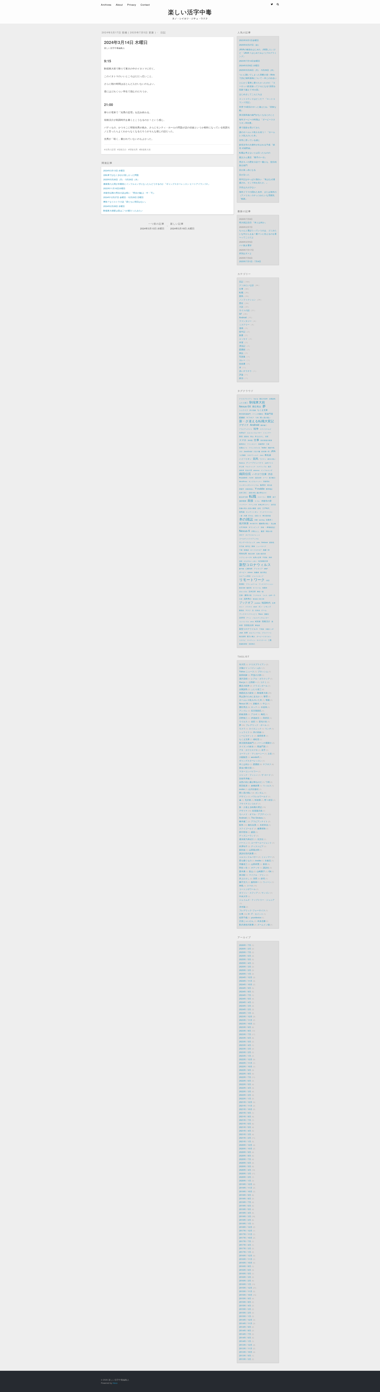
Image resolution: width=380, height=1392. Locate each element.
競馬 (241, 296)
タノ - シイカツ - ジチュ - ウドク (190, 18)
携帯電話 (269, 489)
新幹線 (242, 849)
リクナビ (242, 640)
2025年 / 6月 (245, 955)
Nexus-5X (245, 406)
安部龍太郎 (249, 625)
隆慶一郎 (266, 550)
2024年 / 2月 (245, 1009)
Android (243, 317)
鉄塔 (263, 878)
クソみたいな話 (246, 285)
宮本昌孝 (252, 591)
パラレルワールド (259, 796)
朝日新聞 (242, 636)
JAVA (241, 633)
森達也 (271, 542)
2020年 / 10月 (245, 1148)
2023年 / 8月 (245, 1030)
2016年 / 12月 (245, 1255)
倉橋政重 (255, 785)
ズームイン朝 (263, 924)
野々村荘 (268, 799)
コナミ (263, 682)
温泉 (240, 561)
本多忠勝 (261, 921)
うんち (264, 595)
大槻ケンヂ (269, 629)
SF (241, 313)
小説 (241, 306)
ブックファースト (266, 512)
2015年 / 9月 (245, 1298)
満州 (270, 557)
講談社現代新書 (246, 853)
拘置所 (264, 588)
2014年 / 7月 (245, 1333)
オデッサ (255, 867)
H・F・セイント (255, 913)
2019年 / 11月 (245, 1187)
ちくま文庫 (262, 410)
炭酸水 (256, 703)
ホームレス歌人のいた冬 (250, 699)
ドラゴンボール (260, 685)
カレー (242, 360)
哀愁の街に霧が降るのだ (250, 781)
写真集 (242, 356)
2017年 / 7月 (245, 1241)
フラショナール (251, 584)
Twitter (264, 447)
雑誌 (241, 352)
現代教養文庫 (263, 561)
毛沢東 (248, 799)
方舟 (240, 599)
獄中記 (242, 331)
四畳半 (241, 489)
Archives (106, 4)
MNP (266, 568)
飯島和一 (255, 881)
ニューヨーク (261, 546)
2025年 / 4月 (245, 963)
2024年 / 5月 (245, 998)
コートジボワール (247, 889)
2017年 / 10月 (245, 1237)
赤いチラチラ (245, 370)
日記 (163, 32)
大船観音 (243, 757)
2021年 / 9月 (245, 1112)
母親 (268, 699)
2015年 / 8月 (245, 1301)
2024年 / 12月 (245, 977)
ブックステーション (266, 584)
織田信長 (245, 473)
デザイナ (244, 425)
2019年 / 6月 (245, 1205)
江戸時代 (265, 508)
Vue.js (242, 682)
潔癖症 (266, 614)
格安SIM (242, 588)
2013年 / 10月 (245, 1351)
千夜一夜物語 (244, 550)
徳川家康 (244, 523)
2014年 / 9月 (245, 1326)
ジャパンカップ (257, 576)
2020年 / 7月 (245, 1159)
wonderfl (255, 757)
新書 (241, 335)
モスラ (242, 728)
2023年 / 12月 (245, 1016)
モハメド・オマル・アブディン (253, 814)
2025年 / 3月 (245, 966)
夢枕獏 (257, 625)
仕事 (241, 288)
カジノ (241, 606)
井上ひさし (259, 436)
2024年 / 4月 (245, 1002)
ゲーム (264, 610)
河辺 (267, 580)
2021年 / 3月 (245, 1134)
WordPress (243, 481)
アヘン (248, 618)
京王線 (241, 546)
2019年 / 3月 (245, 1216)
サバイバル (257, 588)
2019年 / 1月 (245, 1223)
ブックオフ (246, 602)
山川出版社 (253, 789)
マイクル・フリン (257, 874)
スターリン (262, 497)
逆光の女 (263, 721)
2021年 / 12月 (245, 1102)
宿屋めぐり (243, 447)
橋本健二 (264, 425)
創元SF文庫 (243, 497)
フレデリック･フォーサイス (252, 910)
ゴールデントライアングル (249, 538)
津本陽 (250, 440)
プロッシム (263, 671)
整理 (265, 696)
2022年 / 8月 (245, 1073)
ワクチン (263, 459)
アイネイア (258, 568)
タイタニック (255, 728)
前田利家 (243, 674)
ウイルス (243, 721)
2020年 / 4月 (245, 1169)
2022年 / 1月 (245, 1098)
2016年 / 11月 (245, 1259)
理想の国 (269, 531)
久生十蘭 (257, 451)
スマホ (242, 440)
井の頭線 (252, 410)
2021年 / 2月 (245, 1137)
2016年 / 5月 (245, 1273)
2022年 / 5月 (245, 1084)
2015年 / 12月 (245, 1287)
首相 (262, 527)
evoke (242, 789)
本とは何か (244, 764)
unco (252, 621)
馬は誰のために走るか (249, 696)
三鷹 (269, 640)
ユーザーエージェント (261, 842)
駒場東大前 (145, 149)
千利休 (261, 629)
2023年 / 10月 (245, 1023)
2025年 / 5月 (245, 959)
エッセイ (243, 338)
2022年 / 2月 (245, 1094)
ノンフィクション (247, 299)
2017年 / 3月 (245, 1248)
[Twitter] (272, 4)
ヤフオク (250, 417)
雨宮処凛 (243, 785)
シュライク (243, 410)
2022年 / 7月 (245, 1077)
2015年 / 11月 (245, 1291)
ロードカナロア (256, 550)
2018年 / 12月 (245, 1226)
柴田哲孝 (261, 735)
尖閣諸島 (272, 399)
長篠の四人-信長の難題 (247, 508)
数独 (253, 546)
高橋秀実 (261, 444)
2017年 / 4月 (245, 1244)
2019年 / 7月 (245, 1202)
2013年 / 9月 (245, 1355)
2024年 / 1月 (245, 1012)
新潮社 (241, 584)
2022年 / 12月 (245, 1059)
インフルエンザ (266, 470)
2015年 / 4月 (245, 1305)
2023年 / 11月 (245, 1019)
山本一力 (272, 595)
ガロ (240, 451)
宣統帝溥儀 (244, 778)
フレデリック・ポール (256, 724)
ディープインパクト (254, 462)
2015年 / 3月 (245, 1309)
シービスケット (246, 735)
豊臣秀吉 (256, 406)
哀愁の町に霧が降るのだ (258, 492)
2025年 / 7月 (245, 952)
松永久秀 (248, 470)
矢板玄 (268, 860)
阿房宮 (266, 717)
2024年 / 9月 (245, 987)
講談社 (246, 436)
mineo (250, 572)
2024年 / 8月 (245, 991)
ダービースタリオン (263, 636)
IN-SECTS (254, 523)
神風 (241, 885)
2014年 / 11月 (245, 1323)
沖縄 (256, 520)
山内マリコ (269, 463)
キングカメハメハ (255, 481)
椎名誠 (268, 454)
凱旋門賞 (269, 413)
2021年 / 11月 (245, 1105)
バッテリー (243, 504)
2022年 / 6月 (245, 1080)
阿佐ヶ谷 (243, 867)
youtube (257, 603)
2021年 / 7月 (245, 1119)
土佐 (270, 753)
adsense (256, 470)
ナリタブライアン (245, 399)
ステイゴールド (265, 429)
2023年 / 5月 (245, 1041)
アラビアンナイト (245, 429)
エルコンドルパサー (254, 433)
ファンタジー (245, 320)
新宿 (241, 436)
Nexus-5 (244, 530)
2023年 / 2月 (245, 1052)
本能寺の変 (266, 500)
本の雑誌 (246, 519)
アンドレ (243, 710)
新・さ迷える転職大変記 (256, 421)
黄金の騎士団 (245, 767)
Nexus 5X (243, 703)
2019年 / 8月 (245, 1198)
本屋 (241, 342)
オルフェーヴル (255, 633)
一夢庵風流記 (270, 527)
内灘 (245, 515)
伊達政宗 (255, 717)
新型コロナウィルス (255, 564)
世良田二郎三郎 (258, 599)
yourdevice (256, 917)
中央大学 (243, 896)
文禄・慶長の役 (245, 595)
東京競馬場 (266, 515)
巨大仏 (250, 515)
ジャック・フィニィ (248, 774)
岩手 (263, 749)
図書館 (242, 349)
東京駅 (242, 874)
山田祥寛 (255, 864)
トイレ (257, 501)
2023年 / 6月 (245, 1037)
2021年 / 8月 (245, 1116)
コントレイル (244, 621)
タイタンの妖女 (246, 746)
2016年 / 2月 (245, 1280)
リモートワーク (252, 579)
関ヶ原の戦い (265, 417)
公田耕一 (252, 682)
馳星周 (249, 588)
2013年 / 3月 (245, 1359)
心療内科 (248, 568)
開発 (269, 496)
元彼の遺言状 (261, 553)
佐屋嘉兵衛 (257, 810)
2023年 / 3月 (245, 1048)
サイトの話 (244, 310)
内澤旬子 (242, 433)
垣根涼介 (122, 149)
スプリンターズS (245, 557)
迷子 (274, 497)
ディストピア (257, 846)
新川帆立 (272, 477)
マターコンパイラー (248, 771)
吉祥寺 (242, 617)
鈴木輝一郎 (265, 451)
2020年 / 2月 (245, 1176)
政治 (241, 378)
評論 (241, 374)
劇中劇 (241, 568)
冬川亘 (242, 664)
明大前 (269, 485)
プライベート (267, 633)
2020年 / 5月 (245, 1166)
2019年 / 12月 (245, 1184)
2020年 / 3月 (245, 1173)
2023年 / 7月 (245, 1034)
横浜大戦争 (263, 399)
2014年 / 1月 (245, 1341)
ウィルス (267, 785)
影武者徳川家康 (266, 440)
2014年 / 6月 (245, 1337)
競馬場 (241, 512)
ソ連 (240, 515)
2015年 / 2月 (245, 1312)
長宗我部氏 (256, 710)
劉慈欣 (241, 610)
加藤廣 (256, 572)
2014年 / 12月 (245, 1319)
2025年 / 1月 (245, 973)
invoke (258, 860)
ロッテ (254, 707)
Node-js (242, 463)
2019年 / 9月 (245, 1194)
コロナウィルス (252, 455)
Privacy (131, 4)
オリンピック (254, 527)
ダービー (242, 572)
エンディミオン (252, 512)
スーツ (265, 477)
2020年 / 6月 (245, 1162)
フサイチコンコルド (248, 803)
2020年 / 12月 (245, 1144)
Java (261, 455)
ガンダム (259, 792)
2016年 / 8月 (245, 1266)
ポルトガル (243, 591)
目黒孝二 (269, 519)
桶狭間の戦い (264, 523)
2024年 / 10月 (245, 984)
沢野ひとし (255, 531)
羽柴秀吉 (266, 481)
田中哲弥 (243, 831)
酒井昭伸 (242, 501)
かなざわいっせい (250, 561)
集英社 (263, 485)
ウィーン (267, 881)
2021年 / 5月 (245, 1127)
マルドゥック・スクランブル (256, 466)
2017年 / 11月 (245, 1234)
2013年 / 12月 (245, 1344)
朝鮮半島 (271, 447)
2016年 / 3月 (245, 1276)
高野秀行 (247, 598)
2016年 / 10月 (245, 1262)
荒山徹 (273, 523)
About (119, 4)
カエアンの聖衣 (245, 576)
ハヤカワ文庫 (259, 474)
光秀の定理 (110, 149)
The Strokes (257, 817)
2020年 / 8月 (245, 1155)
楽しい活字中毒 (190, 12)
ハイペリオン (245, 458)
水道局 (264, 707)
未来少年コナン (264, 504)
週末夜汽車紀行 (246, 839)
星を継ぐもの (245, 860)
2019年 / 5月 (245, 1209)
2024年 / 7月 (245, 995)
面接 (250, 500)
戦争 (256, 428)
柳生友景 (252, 824)
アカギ (254, 714)
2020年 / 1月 (245, 1180)
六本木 (251, 477)
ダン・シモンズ (264, 606)
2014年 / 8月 (245, 1330)
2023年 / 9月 (245, 1027)
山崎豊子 (261, 871)
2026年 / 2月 (245, 948)
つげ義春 (242, 455)
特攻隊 (258, 799)
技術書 (242, 363)
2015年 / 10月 (245, 1294)
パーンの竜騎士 (257, 414)
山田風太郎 (254, 849)
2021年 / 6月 (245, 1123)
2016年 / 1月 (245, 1284)
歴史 (241, 303)
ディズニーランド (247, 835)
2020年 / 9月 (245, 1152)
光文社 (260, 839)
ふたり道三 (243, 402)
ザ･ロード (266, 774)
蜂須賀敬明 (243, 477)
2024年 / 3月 (245, 1005)
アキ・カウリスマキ (248, 749)
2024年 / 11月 (245, 980)
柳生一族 (260, 591)
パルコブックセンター (260, 618)
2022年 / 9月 (245, 1069)
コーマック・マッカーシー (251, 753)
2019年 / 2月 (245, 1219)
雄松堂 (256, 739)
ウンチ (268, 728)
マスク (248, 610)
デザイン (243, 796)
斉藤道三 (243, 864)
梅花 (263, 714)
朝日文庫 (251, 553)
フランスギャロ (254, 447)
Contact (145, 4)
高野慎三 (243, 717)
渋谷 (270, 474)
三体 (267, 444)
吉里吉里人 (249, 489)
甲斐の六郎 (256, 674)
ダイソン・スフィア (248, 892)
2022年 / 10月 (245, 1066)
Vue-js (256, 399)
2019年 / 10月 (245, 1191)
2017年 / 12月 (245, 1230)
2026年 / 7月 (245, 945)
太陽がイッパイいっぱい (250, 667)
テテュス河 (253, 504)
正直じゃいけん (246, 921)
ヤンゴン (265, 892)
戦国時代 (266, 602)
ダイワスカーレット (252, 535)
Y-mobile (260, 488)
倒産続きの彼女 (246, 692)
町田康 (258, 621)
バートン (243, 842)
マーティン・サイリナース (257, 640)
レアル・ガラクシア (260, 678)
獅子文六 (243, 881)
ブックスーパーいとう (248, 614)
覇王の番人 (251, 636)
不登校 (264, 557)
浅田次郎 (258, 477)
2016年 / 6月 (245, 1269)
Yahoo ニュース (246, 671)
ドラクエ (248, 606)
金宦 (253, 721)
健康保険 (261, 828)
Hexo (260, 614)
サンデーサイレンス (247, 542)
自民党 (273, 504)
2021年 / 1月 (245, 1141)
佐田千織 (243, 917)
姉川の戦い (271, 459)
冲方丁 (241, 535)
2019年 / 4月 (245, 1212)
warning (262, 520)
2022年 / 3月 (245, 1091)
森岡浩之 (242, 444)
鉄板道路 (243, 714)
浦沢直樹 (243, 678)
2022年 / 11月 (245, 1062)
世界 (246, 632)
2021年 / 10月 (245, 1109)
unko (258, 542)
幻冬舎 (257, 610)
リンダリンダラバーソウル (249, 485)
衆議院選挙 (243, 644)
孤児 (269, 466)
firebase (264, 542)
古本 (274, 603)
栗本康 (242, 871)
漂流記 (242, 345)
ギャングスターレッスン (250, 760)
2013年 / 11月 (245, 1348)
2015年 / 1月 (245, 1316)
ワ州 (257, 417)
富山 (252, 436)
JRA (273, 451)
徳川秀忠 (263, 572)
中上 (265, 703)
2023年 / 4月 (245, 1045)
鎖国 (253, 831)
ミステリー (244, 324)
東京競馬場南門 (245, 414)
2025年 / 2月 (245, 970)
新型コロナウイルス (248, 628)
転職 (241, 292)
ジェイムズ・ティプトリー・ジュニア (256, 899)
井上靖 (241, 466)
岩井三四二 (243, 492)
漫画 (241, 328)
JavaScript (248, 451)
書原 (262, 531)
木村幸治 (264, 824)
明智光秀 (133, 149)
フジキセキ (257, 595)
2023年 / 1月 (245, 1055)
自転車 (241, 470)
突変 (266, 436)
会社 (259, 508)
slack (255, 606)
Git (270, 871)
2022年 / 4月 (245, 1087)
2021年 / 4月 (245, 1130)
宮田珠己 (252, 644)
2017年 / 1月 (245, 1251)
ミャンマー (267, 433)
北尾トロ (258, 515)
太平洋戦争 (243, 527)
